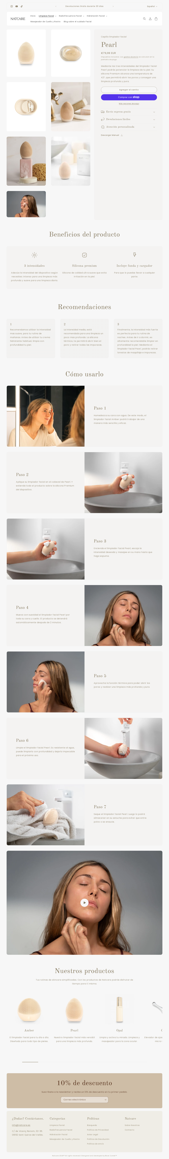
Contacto (129, 1130)
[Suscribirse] (105, 1100)
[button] (47, 16)
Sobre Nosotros (132, 1125)
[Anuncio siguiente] (113, 6)
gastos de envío (131, 57)
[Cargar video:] (84, 903)
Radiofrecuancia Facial (61, 1130)
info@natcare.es (21, 1125)
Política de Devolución (98, 1139)
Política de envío (95, 1143)
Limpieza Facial (57, 1125)
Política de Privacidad (98, 1130)
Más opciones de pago (129, 103)
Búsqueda (92, 1125)
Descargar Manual (110, 135)
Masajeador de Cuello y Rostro (65, 1139)
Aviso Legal (92, 1134)
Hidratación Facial (58, 1134)
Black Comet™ (111, 1156)
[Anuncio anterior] (56, 6)
